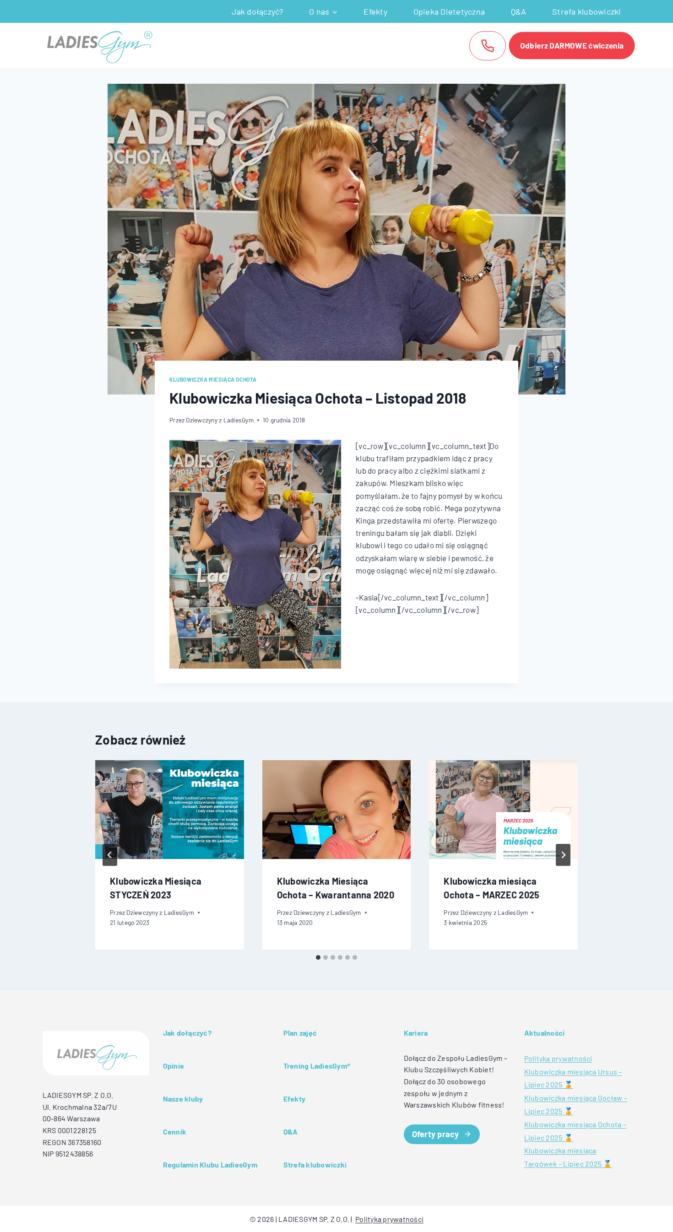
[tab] (318, 957)
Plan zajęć (300, 1032)
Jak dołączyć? (257, 11)
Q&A (518, 11)
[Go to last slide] (110, 855)
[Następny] (563, 855)
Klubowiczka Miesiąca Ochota (213, 379)
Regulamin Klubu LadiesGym (210, 1164)
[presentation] (169, 809)
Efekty (375, 11)
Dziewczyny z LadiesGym (220, 420)
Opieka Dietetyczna (449, 11)
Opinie (174, 1065)
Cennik (175, 1131)
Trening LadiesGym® (317, 1065)
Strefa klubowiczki (586, 11)
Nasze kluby (183, 1098)
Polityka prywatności (558, 1058)
